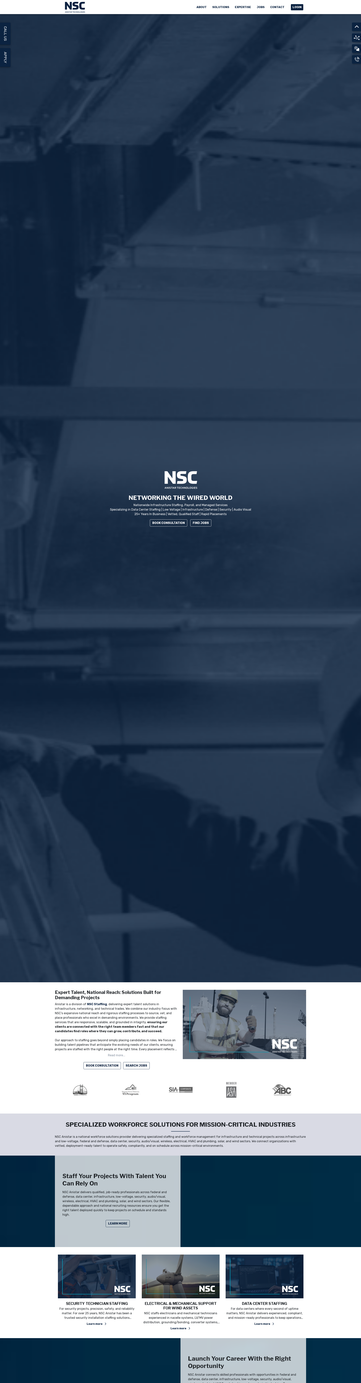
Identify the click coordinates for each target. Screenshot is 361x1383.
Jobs (261, 7)
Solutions (220, 7)
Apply (5, 57)
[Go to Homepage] (75, 7)
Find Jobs (201, 523)
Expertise (243, 7)
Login (297, 7)
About (201, 7)
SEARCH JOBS (136, 1065)
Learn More (117, 1223)
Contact (277, 7)
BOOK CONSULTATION (102, 1065)
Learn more (96, 1324)
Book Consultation (168, 523)
